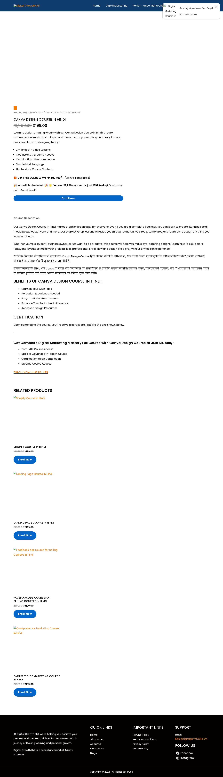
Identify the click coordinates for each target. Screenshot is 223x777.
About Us (95, 744)
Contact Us (97, 748)
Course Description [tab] (27, 218)
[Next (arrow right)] (217, 388)
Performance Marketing (148, 6)
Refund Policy (141, 734)
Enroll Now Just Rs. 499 (31, 372)
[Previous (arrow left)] (5, 388)
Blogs (93, 753)
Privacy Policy (141, 744)
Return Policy (140, 748)
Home (96, 6)
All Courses (97, 739)
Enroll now (68, 198)
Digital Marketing (116, 6)
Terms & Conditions (145, 739)
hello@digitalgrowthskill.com (191, 739)
